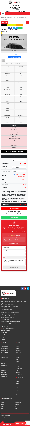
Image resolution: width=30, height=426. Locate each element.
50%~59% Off (4, 372)
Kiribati (17, 404)
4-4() (17, 388)
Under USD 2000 (4, 350)
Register (23, 11)
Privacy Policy (4, 332)
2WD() (17, 381)
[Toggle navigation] (3, 13)
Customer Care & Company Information (10, 321)
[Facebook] (22, 288)
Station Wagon (19, 352)
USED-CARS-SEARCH (10, 17)
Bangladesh (18, 402)
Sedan (17, 346)
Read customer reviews (13, 243)
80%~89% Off (4, 365)
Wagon (17, 361)
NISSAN (19, 17)
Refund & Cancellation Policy (8, 328)
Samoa (2, 406)
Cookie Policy (4, 334)
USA (16, 408)
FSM (2, 408)
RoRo (17, 174)
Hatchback (18, 350)
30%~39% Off (4, 376)
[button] (20, 423)
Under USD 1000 (4, 348)
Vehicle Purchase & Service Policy (9, 323)
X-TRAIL (24, 17)
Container (23, 174)
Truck (17, 363)
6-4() (17, 392)
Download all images (14, 57)
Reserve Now (15, 208)
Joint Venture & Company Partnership (10, 312)
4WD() (17, 383)
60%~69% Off (4, 370)
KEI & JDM (18, 366)
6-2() (17, 390)
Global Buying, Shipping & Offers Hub (9, 315)
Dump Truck (19, 368)
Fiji (16, 406)
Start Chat (14, 217)
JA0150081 (5, 19)
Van (17, 359)
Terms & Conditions (5, 330)
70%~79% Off (4, 368)
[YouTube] (25, 288)
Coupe (17, 348)
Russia (2, 402)
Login (19, 11)
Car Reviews (4, 417)
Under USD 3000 (4, 352)
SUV (17, 355)
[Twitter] (28, 288)
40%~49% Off (4, 374)
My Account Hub (5, 319)
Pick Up (17, 357)
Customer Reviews (5, 415)
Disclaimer (3, 339)
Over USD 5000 (4, 357)
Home (2, 17)
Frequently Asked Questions (7, 317)
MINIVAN (18, 372)
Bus (17, 370)
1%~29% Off (3, 379)
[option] (14, 42)
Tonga (2, 404)
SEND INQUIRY (14, 267)
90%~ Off (3, 363)
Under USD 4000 (4, 355)
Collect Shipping (21, 176)
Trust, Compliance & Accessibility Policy (10, 337)
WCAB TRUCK (19, 375)
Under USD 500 (4, 346)
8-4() (17, 394)
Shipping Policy (4, 326)
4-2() (17, 385)
